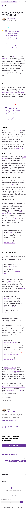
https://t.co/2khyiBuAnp (10, 342)
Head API (4, 426)
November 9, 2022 (9, 312)
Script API (16, 426)
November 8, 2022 (9, 359)
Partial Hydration (9, 426)
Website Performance (10, 427)
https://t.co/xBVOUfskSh (11, 354)
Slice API (4, 427)
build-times (9, 425)
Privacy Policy (18, 510)
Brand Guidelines (20, 507)
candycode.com (6, 334)
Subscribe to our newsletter (6, 499)
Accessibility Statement (8, 507)
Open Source (5, 474)
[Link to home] (4, 6)
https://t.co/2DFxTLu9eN (11, 307)
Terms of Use (9, 510)
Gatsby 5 (14, 425)
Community (4, 481)
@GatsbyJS (10, 232)
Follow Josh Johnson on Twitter (9, 420)
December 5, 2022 (9, 242)
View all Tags (21, 425)
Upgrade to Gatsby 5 (13, 445)
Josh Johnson (11, 18)
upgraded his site (11, 219)
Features (4, 478)
